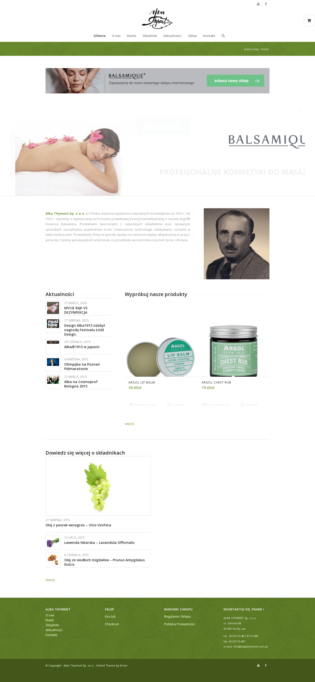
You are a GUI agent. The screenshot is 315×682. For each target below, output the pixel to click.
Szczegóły (177, 404)
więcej (129, 423)
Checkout (112, 624)
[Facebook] (265, 3)
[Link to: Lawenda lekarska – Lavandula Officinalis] (53, 542)
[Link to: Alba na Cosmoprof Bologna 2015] (53, 380)
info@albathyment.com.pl (250, 646)
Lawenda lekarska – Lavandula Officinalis (99, 542)
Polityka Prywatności (179, 624)
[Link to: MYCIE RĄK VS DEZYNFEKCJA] (53, 308)
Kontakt (51, 635)
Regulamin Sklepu (177, 616)
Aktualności (54, 630)
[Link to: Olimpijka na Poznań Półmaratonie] (53, 362)
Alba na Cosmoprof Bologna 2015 (81, 383)
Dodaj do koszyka (145, 404)
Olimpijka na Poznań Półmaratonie (82, 366)
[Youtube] (258, 3)
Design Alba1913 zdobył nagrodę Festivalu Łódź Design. (84, 330)
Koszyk (110, 616)
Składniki (52, 625)
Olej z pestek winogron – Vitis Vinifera (78, 525)
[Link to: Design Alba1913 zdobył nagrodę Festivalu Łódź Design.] (53, 323)
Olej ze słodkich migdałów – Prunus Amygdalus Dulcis (104, 562)
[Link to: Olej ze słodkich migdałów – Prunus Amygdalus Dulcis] (53, 560)
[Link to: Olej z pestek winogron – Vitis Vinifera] (98, 486)
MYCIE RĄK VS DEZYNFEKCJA (75, 310)
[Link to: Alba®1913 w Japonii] (53, 342)
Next (262, 345)
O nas (50, 615)
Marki (50, 620)
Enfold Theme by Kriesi (111, 665)
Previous (132, 345)
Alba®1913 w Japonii (81, 346)
